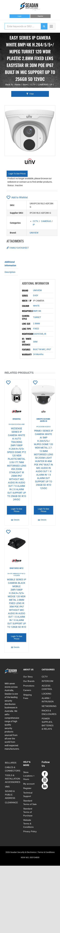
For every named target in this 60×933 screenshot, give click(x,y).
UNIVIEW (34, 232)
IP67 (48, 349)
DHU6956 (17, 419)
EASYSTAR (38, 334)
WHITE (36, 305)
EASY (35, 295)
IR (45, 334)
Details (16, 520)
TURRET (37, 317)
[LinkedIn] (45, 786)
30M (35, 341)
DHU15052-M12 (16, 568)
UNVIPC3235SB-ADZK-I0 (43, 420)
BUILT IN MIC (39, 349)
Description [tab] (10, 272)
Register (40, 16)
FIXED (36, 328)
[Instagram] (45, 780)
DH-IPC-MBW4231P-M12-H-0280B (17, 574)
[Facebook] (45, 774)
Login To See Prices (17, 173)
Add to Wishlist (19, 197)
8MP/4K (37, 311)
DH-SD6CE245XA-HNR (16, 424)
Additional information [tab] (10, 264)
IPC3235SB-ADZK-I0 (43, 426)
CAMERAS (46, 221)
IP (34, 224)
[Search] (44, 26)
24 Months (38, 354)
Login (20, 16)
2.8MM (36, 323)
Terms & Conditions (46, 852)
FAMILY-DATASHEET (19, 248)
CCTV (35, 221)
